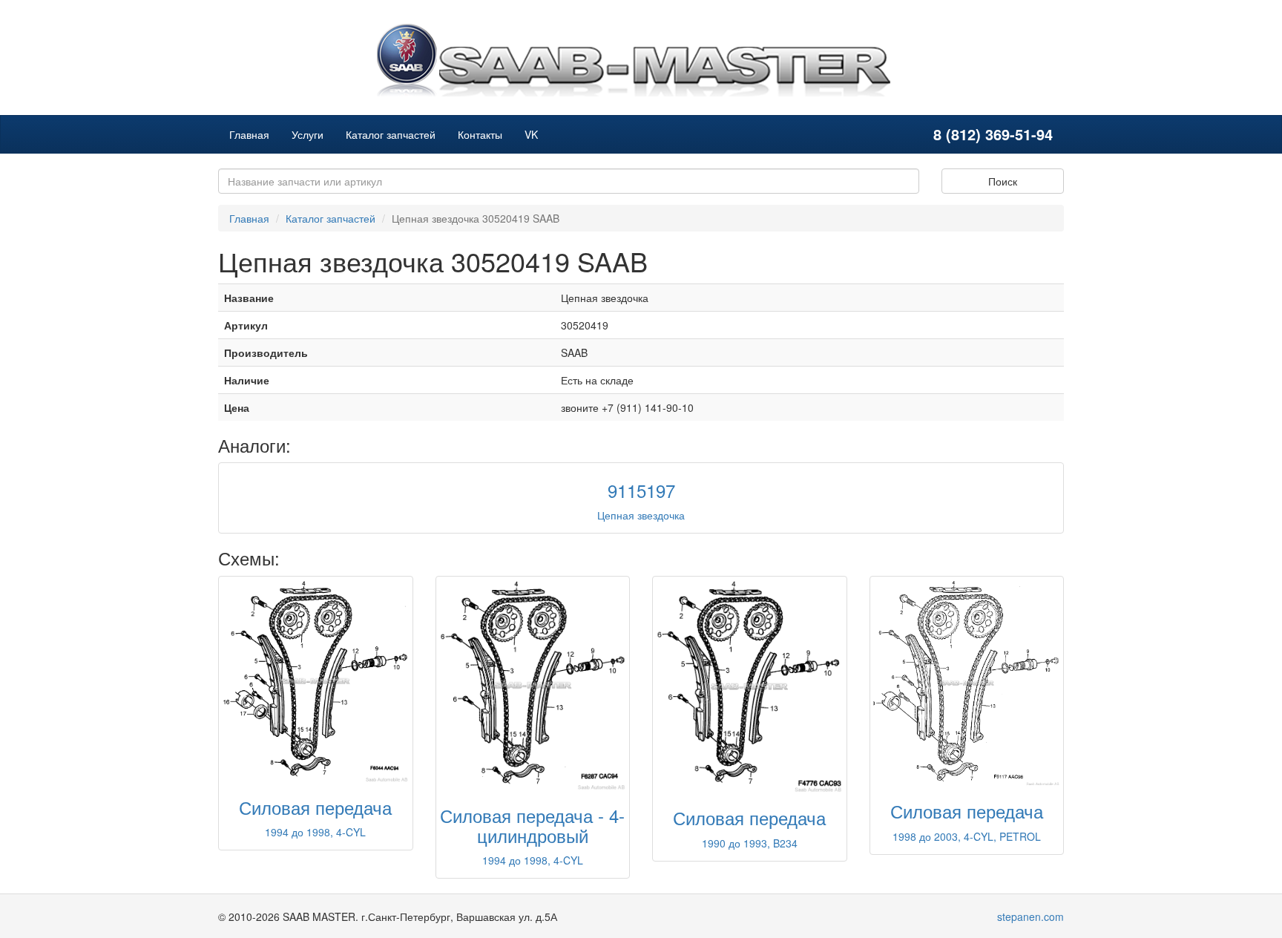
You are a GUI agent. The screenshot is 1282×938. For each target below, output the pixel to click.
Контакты (480, 134)
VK (531, 134)
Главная (249, 134)
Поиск (1002, 181)
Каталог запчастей (390, 134)
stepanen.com (1030, 916)
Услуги (307, 134)
